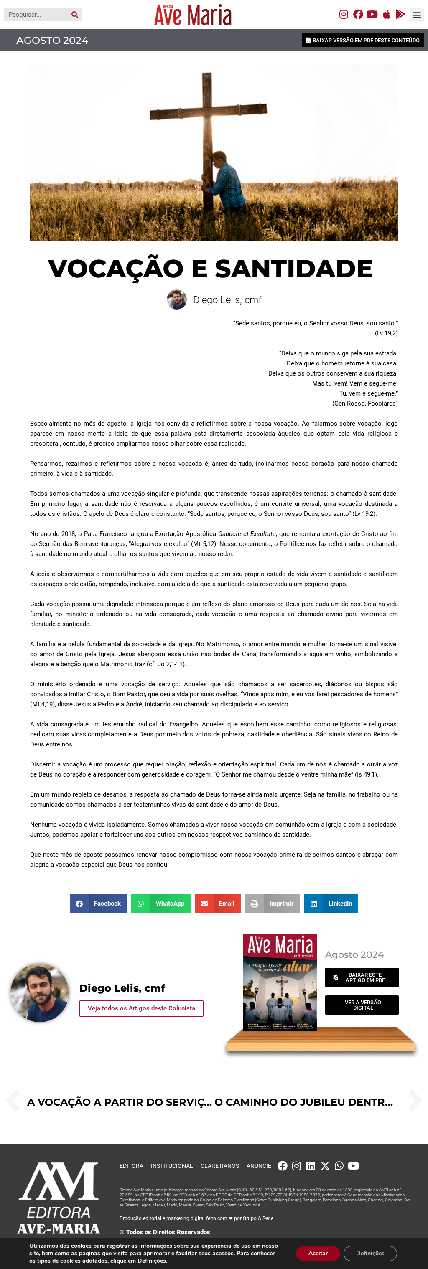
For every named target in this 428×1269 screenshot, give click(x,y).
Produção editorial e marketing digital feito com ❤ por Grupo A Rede (196, 1218)
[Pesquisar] (75, 14)
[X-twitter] (325, 1166)
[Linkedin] (311, 1166)
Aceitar (318, 1253)
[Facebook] (358, 14)
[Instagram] (344, 14)
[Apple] (387, 14)
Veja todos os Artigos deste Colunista (141, 1008)
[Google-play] (401, 14)
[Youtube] (372, 14)
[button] (417, 15)
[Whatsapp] (339, 1166)
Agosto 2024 (52, 40)
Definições (370, 1253)
